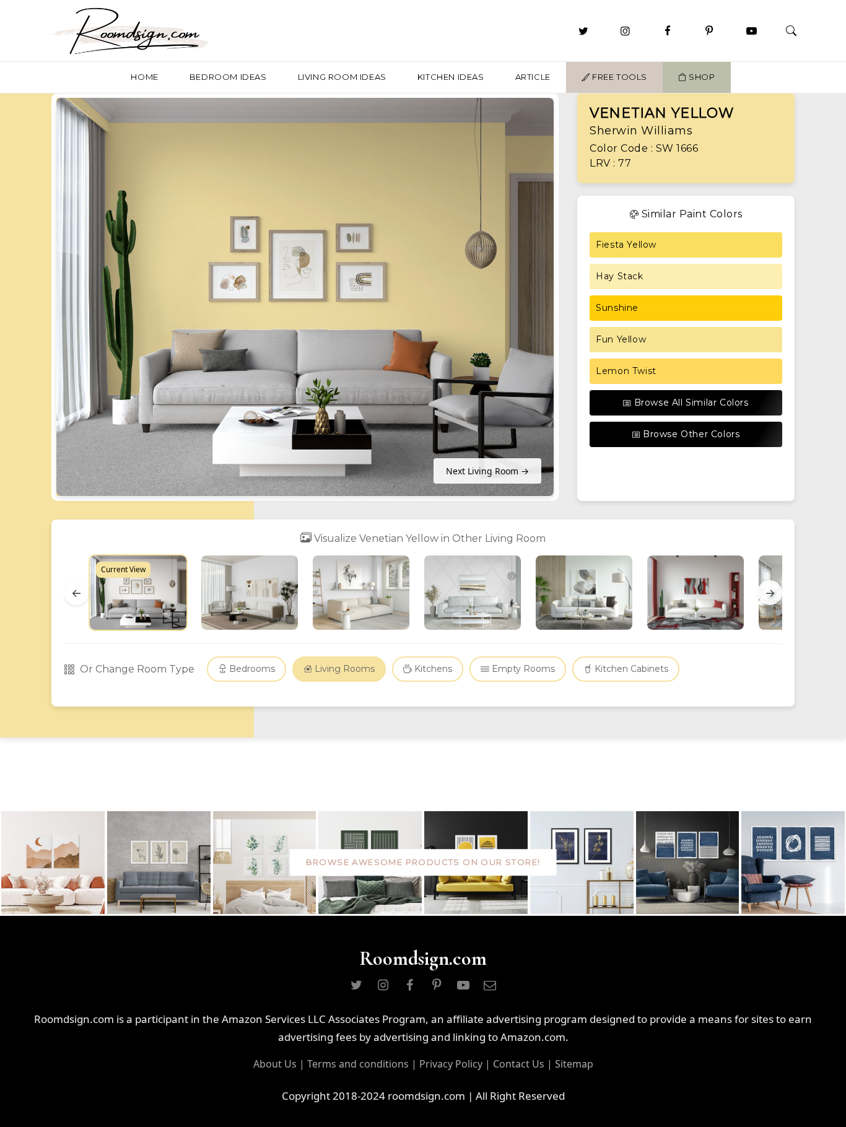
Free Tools (618, 77)
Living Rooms (343, 668)
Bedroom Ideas (228, 77)
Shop (701, 77)
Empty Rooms (522, 668)
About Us (275, 1064)
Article (533, 77)
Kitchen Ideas (450, 77)
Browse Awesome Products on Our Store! (423, 862)
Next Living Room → (487, 471)
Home (144, 77)
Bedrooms (251, 668)
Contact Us (518, 1064)
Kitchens (432, 668)
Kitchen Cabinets (630, 668)
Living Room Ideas (342, 77)
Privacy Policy (450, 1064)
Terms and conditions (358, 1064)
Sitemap (574, 1064)
